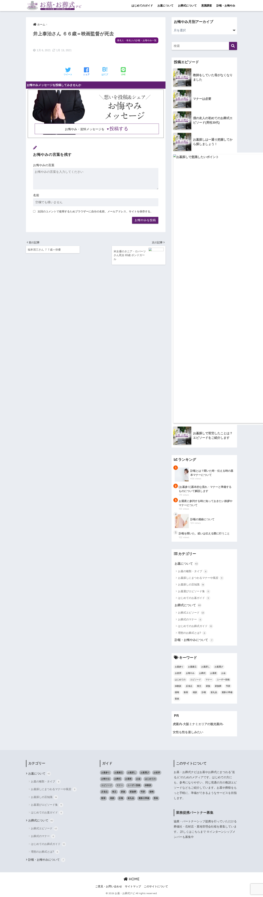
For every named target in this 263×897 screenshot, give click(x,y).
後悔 (177, 692)
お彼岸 (178, 673)
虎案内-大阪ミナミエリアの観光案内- (198, 724)
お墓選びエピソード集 (193, 591)
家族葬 (218, 686)
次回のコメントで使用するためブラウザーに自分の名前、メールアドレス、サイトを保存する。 (95, 211)
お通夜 (213, 673)
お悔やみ (190, 673)
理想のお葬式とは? (191, 632)
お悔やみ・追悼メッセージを (96, 129)
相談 (195, 692)
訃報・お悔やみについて (193, 640)
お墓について (165, 5)
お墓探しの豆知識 (191, 584)
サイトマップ (133, 886)
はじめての (180, 679)
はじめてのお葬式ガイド (195, 625)
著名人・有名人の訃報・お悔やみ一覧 (137, 40)
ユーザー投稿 (223, 679)
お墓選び (219, 666)
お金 (223, 673)
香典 (177, 699)
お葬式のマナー (189, 619)
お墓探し (205, 666)
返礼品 (214, 692)
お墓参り (179, 666)
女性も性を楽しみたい (188, 732)
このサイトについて (156, 886)
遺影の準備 (227, 692)
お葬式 (202, 673)
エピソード (195, 679)
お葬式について (187, 5)
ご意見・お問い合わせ (108, 886)
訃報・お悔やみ (225, 5)
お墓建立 (192, 666)
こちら (196, 831)
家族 (208, 686)
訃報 (204, 692)
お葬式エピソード (191, 612)
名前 (36, 195)
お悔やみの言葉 (43, 165)
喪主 (199, 686)
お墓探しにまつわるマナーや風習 (200, 577)
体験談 (178, 686)
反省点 (189, 686)
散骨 (186, 692)
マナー (209, 679)
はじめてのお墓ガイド (193, 597)
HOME (134, 879)
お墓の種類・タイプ (192, 571)
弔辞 (228, 686)
